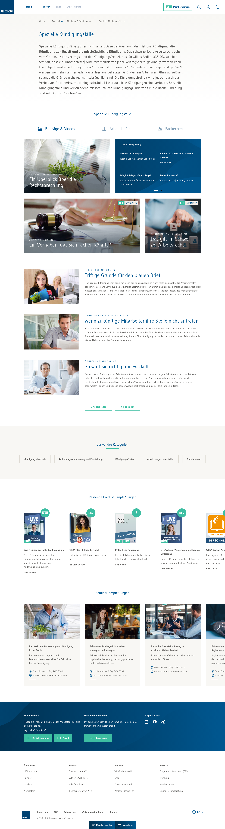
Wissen (46, 6)
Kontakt (114, 812)
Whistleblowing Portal (93, 812)
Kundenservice (167, 784)
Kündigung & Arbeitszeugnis (79, 21)
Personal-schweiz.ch (124, 790)
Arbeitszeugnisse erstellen (160, 459)
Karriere (28, 784)
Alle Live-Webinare (78, 777)
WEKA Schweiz (31, 771)
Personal (56, 21)
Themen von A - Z (78, 771)
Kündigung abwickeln (35, 459)
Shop (58, 6)
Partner (28, 777)
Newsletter (29, 790)
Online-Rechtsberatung (171, 790)
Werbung (164, 777)
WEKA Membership (123, 771)
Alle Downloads (77, 784)
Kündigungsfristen (125, 459)
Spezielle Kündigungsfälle (110, 21)
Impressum (42, 812)
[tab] (56, 128)
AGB (56, 812)
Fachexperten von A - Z (80, 790)
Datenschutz (70, 812)
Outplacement (194, 459)
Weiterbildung (74, 6)
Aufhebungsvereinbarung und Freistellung (81, 459)
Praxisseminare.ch (123, 784)
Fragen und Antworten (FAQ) (174, 771)
